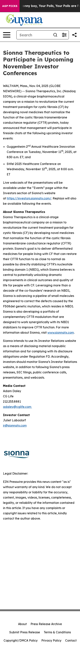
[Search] (55, 35)
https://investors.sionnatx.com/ (29, 198)
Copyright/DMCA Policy (21, 640)
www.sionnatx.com (60, 332)
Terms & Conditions (57, 632)
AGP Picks (9, 6)
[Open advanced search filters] (64, 35)
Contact (71, 640)
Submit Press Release (24, 632)
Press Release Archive (46, 624)
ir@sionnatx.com (15, 425)
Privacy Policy (51, 640)
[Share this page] (74, 35)
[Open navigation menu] (6, 35)
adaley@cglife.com (17, 407)
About (22, 624)
